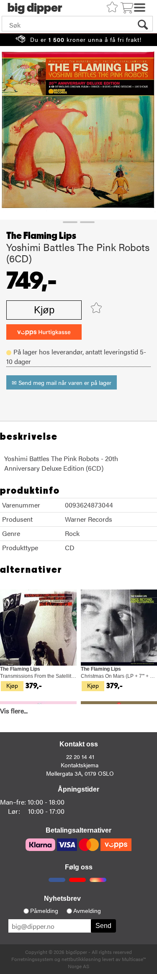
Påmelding (44, 910)
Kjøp (44, 309)
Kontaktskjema (79, 765)
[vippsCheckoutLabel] (44, 332)
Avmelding (87, 910)
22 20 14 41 (80, 756)
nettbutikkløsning (81, 959)
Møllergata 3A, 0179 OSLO (80, 773)
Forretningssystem (32, 959)
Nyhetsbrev (62, 898)
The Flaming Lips (41, 236)
